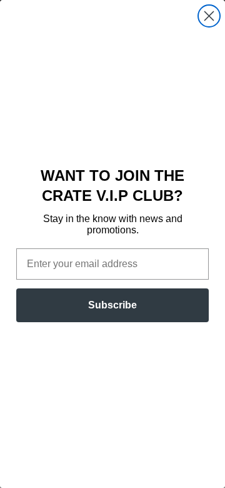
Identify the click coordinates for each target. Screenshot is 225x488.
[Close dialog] (209, 16)
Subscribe (112, 305)
